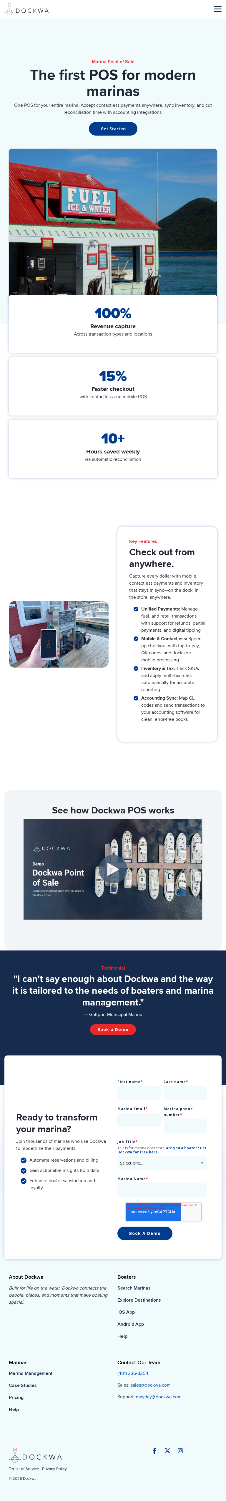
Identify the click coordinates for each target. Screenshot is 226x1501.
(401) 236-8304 (132, 1373)
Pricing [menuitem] (16, 1397)
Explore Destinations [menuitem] (139, 1300)
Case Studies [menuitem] (23, 1385)
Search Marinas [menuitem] (134, 1288)
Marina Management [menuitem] (30, 1373)
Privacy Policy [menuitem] (54, 1468)
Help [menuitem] (122, 1336)
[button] (218, 8)
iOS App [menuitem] (126, 1312)
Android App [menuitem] (130, 1324)
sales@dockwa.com (151, 1385)
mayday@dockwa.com (159, 1397)
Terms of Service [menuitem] (24, 1468)
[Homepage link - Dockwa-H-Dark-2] (35, 1460)
